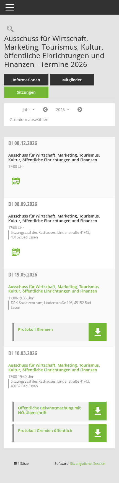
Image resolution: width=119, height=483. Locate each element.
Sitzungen (26, 92)
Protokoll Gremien (35, 329)
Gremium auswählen (29, 119)
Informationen (26, 79)
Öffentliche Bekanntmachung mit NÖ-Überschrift (49, 410)
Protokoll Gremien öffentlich (45, 430)
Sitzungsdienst (87, 463)
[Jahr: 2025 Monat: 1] (45, 110)
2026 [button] (61, 109)
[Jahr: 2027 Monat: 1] (79, 110)
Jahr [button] (27, 109)
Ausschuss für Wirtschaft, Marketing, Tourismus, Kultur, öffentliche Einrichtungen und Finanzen (54, 289)
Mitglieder (72, 79)
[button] (98, 332)
